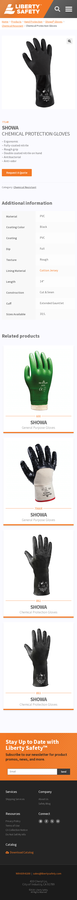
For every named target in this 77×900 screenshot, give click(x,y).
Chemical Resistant (12, 25)
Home (5, 21)
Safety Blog (44, 803)
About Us (43, 799)
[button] (68, 9)
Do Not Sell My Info (16, 834)
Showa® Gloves (53, 21)
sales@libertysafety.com (46, 873)
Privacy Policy (13, 821)
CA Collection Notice (16, 830)
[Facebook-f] (46, 821)
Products (16, 21)
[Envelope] (58, 821)
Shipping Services (15, 799)
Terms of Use (12, 825)
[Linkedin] (40, 821)
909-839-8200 (23, 873)
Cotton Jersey (49, 270)
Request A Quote (16, 172)
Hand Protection (33, 21)
